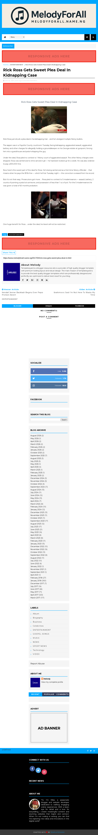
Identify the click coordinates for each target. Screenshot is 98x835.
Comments (62, 694)
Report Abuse (37, 663)
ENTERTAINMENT (16, 65)
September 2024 (37, 487)
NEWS (36, 642)
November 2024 (37, 481)
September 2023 (37, 521)
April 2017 (34, 595)
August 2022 (35, 558)
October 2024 (36, 484)
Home (5, 65)
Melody (47, 679)
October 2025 (36, 453)
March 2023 (35, 538)
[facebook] (88, 751)
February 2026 (36, 447)
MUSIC (36, 638)
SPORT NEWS (40, 646)
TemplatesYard (58, 832)
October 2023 (36, 518)
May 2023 (34, 532)
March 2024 (35, 504)
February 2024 (36, 507)
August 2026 (35, 436)
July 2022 (34, 561)
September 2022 (37, 555)
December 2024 (37, 478)
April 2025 (34, 467)
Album (36, 614)
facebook (79, 306)
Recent (35, 694)
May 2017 (34, 592)
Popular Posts (49, 694)
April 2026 (34, 441)
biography (38, 618)
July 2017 (34, 586)
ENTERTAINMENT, (31, 80)
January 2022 (35, 566)
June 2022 (34, 563)
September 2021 (37, 572)
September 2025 (37, 455)
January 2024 (36, 509)
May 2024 (34, 498)
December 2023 (37, 512)
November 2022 (37, 549)
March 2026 (35, 444)
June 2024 (34, 495)
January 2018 (35, 581)
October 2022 (36, 552)
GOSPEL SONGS (41, 634)
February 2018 (36, 578)
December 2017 (37, 583)
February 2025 (36, 473)
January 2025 (35, 475)
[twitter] (91, 751)
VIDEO (36, 654)
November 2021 (37, 569)
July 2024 (34, 492)
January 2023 (35, 544)
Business (37, 622)
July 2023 (34, 527)
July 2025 (34, 461)
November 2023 (37, 515)
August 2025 (35, 458)
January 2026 (35, 450)
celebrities (38, 626)
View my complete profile (52, 682)
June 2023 (34, 529)
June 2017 (34, 589)
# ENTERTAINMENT (16, 234)
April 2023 (34, 535)
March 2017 (35, 598)
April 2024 (34, 501)
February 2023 (36, 541)
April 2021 (34, 575)
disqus (49, 306)
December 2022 (37, 546)
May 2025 (34, 464)
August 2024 (35, 490)
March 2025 (35, 470)
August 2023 (35, 524)
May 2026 (34, 438)
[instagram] (94, 751)
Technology (38, 650)
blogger (17, 306)
